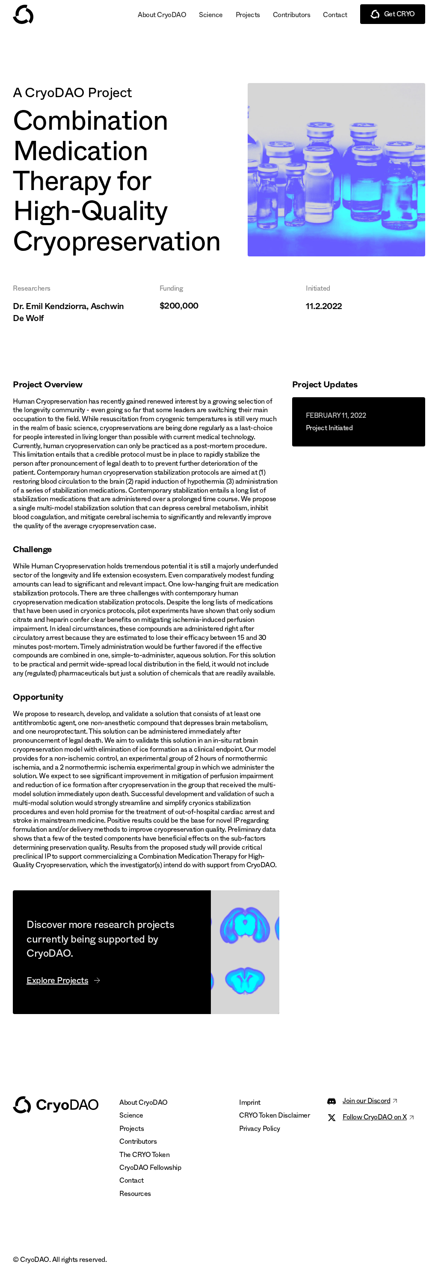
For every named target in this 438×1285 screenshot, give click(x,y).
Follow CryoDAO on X (375, 1117)
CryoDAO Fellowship (150, 1167)
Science (211, 15)
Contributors (291, 15)
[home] (23, 14)
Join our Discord (366, 1101)
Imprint (249, 1102)
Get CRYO (399, 14)
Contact (335, 15)
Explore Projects (57, 981)
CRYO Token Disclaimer (274, 1115)
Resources (135, 1194)
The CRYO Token (144, 1155)
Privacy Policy (259, 1128)
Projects (248, 15)
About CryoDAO (162, 15)
